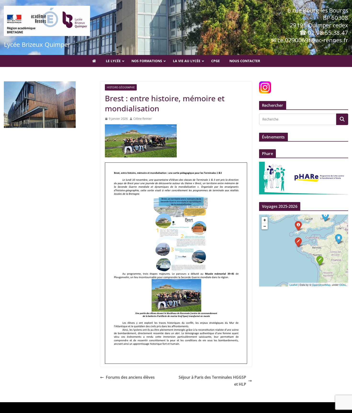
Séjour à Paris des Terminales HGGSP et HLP (212, 381)
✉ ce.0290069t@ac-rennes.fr (309, 40)
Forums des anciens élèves (130, 377)
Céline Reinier (142, 119)
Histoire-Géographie (121, 87)
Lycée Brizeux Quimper (37, 44)
